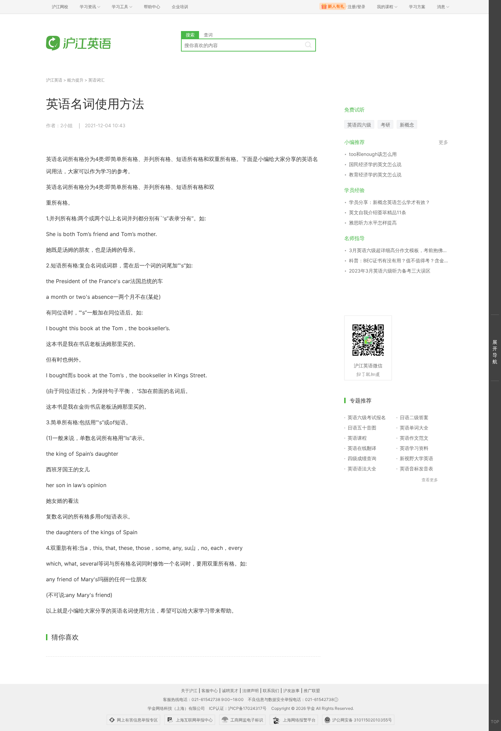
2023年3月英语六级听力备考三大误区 (389, 271)
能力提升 (75, 80)
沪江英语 (54, 80)
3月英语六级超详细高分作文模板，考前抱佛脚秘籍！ (398, 250)
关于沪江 (189, 690)
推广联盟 (312, 690)
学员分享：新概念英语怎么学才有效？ (389, 202)
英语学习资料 (414, 448)
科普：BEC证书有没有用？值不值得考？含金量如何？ (398, 260)
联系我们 (271, 690)
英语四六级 (359, 125)
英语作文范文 (414, 438)
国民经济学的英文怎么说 (375, 164)
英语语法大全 (362, 468)
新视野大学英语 (416, 458)
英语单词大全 (414, 427)
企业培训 (180, 6)
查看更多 (430, 479)
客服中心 (209, 690)
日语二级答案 (414, 417)
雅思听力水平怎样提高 (373, 222)
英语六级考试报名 (367, 417)
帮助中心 (152, 6)
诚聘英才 (230, 690)
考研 (385, 125)
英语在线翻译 (362, 448)
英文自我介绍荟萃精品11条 (377, 212)
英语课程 (357, 438)
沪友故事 (291, 690)
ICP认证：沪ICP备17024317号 (238, 708)
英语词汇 (96, 80)
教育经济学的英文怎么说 (375, 174)
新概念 (407, 125)
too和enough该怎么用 (373, 154)
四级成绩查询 (362, 458)
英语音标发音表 (416, 468)
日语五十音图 (362, 427)
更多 (443, 142)
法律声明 (250, 690)
